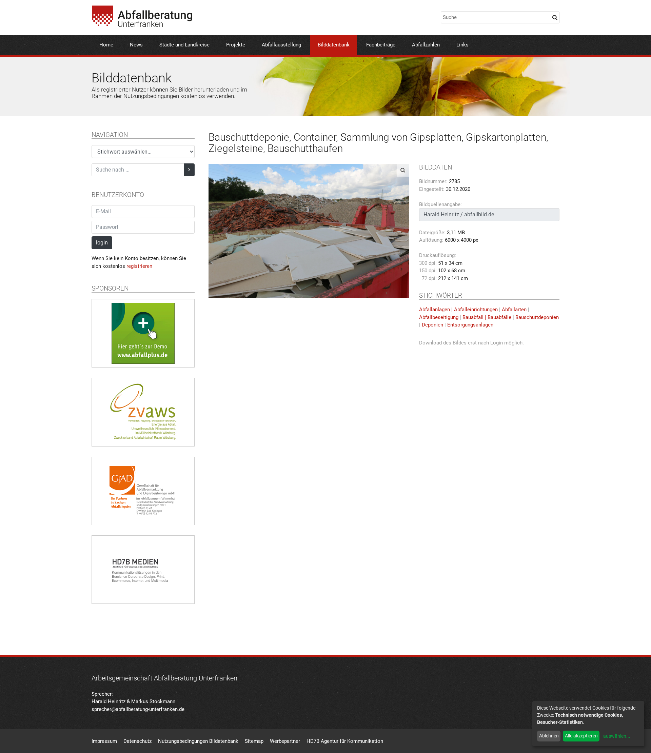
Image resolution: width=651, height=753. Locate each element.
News (136, 45)
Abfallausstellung (281, 45)
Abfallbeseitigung (438, 317)
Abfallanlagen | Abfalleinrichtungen (458, 309)
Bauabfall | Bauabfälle (486, 317)
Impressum (104, 741)
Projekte (235, 45)
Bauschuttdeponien (537, 317)
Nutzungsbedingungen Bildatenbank (198, 741)
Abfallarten (514, 309)
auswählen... (616, 736)
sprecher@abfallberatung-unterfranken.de (138, 709)
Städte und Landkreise (184, 45)
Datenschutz (137, 741)
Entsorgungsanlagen (470, 325)
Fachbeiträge (380, 45)
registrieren (139, 266)
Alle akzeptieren (581, 735)
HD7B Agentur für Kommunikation (345, 741)
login (102, 242)
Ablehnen (549, 735)
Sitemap (254, 741)
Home (106, 45)
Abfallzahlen (426, 45)
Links (462, 45)
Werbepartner (285, 741)
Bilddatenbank (334, 45)
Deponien (432, 325)
